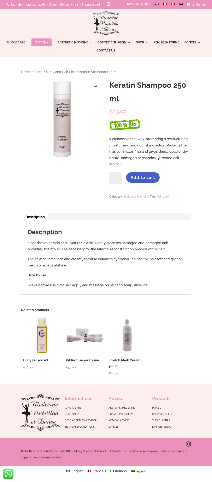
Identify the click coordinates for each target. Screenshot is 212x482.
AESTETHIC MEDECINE (121, 407)
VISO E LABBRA (161, 420)
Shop (38, 72)
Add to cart (143, 177)
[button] (95, 85)
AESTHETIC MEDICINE (73, 42)
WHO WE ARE (15, 42)
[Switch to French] (165, 5)
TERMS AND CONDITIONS (80, 426)
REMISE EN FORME (166, 42)
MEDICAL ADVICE (118, 420)
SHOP (140, 42)
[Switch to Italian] (173, 5)
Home (26, 72)
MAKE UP (157, 407)
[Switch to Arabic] (181, 5)
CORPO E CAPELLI (162, 414)
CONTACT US (105, 50)
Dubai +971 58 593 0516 (80, 4)
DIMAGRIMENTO (161, 426)
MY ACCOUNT (139, 4)
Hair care (163, 196)
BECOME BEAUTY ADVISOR (81, 420)
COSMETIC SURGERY (112, 42)
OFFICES (190, 42)
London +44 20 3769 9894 (33, 4)
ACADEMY (41, 42)
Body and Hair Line (61, 72)
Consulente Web (51, 457)
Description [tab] (35, 217)
